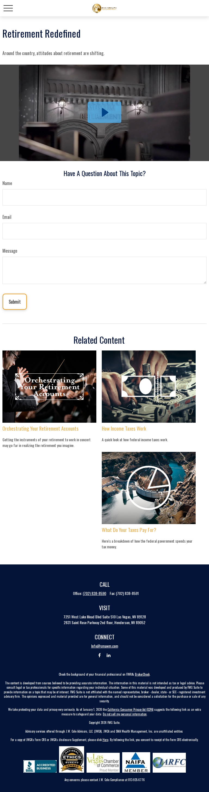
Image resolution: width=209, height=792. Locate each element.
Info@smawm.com (104, 646)
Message (9, 250)
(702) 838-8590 (94, 593)
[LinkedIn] (108, 655)
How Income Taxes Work (124, 428)
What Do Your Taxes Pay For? (129, 529)
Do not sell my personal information (125, 714)
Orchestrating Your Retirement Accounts (40, 428)
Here (105, 739)
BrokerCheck (142, 674)
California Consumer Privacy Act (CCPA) (130, 709)
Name (7, 183)
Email (6, 217)
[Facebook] (99, 655)
